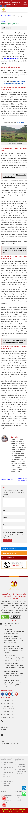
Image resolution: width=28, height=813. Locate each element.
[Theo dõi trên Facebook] (2, 694)
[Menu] (12, 10)
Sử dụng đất (20, 122)
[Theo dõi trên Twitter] (6, 694)
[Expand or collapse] (25, 28)
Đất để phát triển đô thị (7, 479)
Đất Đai (10, 16)
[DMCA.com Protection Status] (5, 617)
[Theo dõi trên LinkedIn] (12, 694)
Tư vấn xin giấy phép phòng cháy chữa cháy (21, 771)
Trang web (5, 525)
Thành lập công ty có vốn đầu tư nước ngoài (8, 783)
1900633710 (6, 1)
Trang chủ (4, 16)
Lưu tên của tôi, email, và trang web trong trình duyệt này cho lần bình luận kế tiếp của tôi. (13, 535)
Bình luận (5, 496)
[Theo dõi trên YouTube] (16, 694)
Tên (4, 510)
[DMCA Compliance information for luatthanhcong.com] (15, 617)
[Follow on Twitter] (5, 6)
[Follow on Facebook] (1, 6)
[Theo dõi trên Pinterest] (9, 694)
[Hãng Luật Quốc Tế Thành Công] (5, 9)
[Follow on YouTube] (3, 6)
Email (5, 517)
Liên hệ (19, 800)
